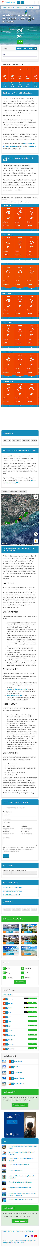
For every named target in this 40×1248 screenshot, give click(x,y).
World (4, 7)
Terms (36, 544)
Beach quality (6, 826)
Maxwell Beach (19, 1078)
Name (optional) (7, 812)
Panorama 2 (22, 491)
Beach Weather (14, 1241)
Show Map (5, 491)
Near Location (28, 48)
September (11, 1035)
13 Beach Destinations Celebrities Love (21, 1199)
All (35, 48)
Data (25, 1241)
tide (21, 146)
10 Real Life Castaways (16, 1170)
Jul (12, 69)
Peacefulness (25, 831)
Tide (21, 202)
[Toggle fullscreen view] (36, 497)
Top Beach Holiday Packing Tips (19, 1164)
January (10, 999)
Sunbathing (6, 831)
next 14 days (32, 146)
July (9, 1026)
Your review (6, 837)
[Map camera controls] (36, 534)
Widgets (10, 1242)
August (10, 1030)
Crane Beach (18, 1072)
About (21, 1241)
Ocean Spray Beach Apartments (17, 689)
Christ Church (29, 7)
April (9, 1012)
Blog (4, 1141)
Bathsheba (35, 440)
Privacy (5, 1242)
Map (20, 42)
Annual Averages (7, 994)
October (10, 1039)
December (11, 1049)
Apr (18, 873)
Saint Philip (16, 440)
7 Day (4, 201)
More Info (21, 982)
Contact (29, 1241)
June (9, 1021)
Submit (6, 856)
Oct (36, 69)
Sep (28, 69)
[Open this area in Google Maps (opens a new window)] (5, 544)
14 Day (27, 202)
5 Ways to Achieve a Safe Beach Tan (20, 1188)
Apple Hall (26, 440)
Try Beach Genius (20, 1105)
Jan (5, 873)
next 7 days (27, 143)
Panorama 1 (13, 491)
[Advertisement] (20, 419)
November (11, 1044)
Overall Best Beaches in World (11, 895)
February (10, 1003)
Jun (4, 69)
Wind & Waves (13, 202)
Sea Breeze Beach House (14, 695)
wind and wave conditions (11, 483)
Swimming (24, 826)
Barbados (19, 7)
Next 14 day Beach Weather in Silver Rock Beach (19, 450)
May (22, 873)
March (10, 1008)
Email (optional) (7, 819)
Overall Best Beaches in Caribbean (12, 891)
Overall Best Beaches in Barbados (12, 887)
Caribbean (11, 7)
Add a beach (20, 1242)
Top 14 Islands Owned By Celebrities (20, 1182)
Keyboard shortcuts (14, 544)
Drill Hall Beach (19, 1084)
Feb (9, 873)
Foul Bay (17, 1067)
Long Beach (18, 1061)
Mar (14, 873)
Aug (20, 69)
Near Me (19, 48)
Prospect (7, 440)
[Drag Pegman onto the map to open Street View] (36, 541)
